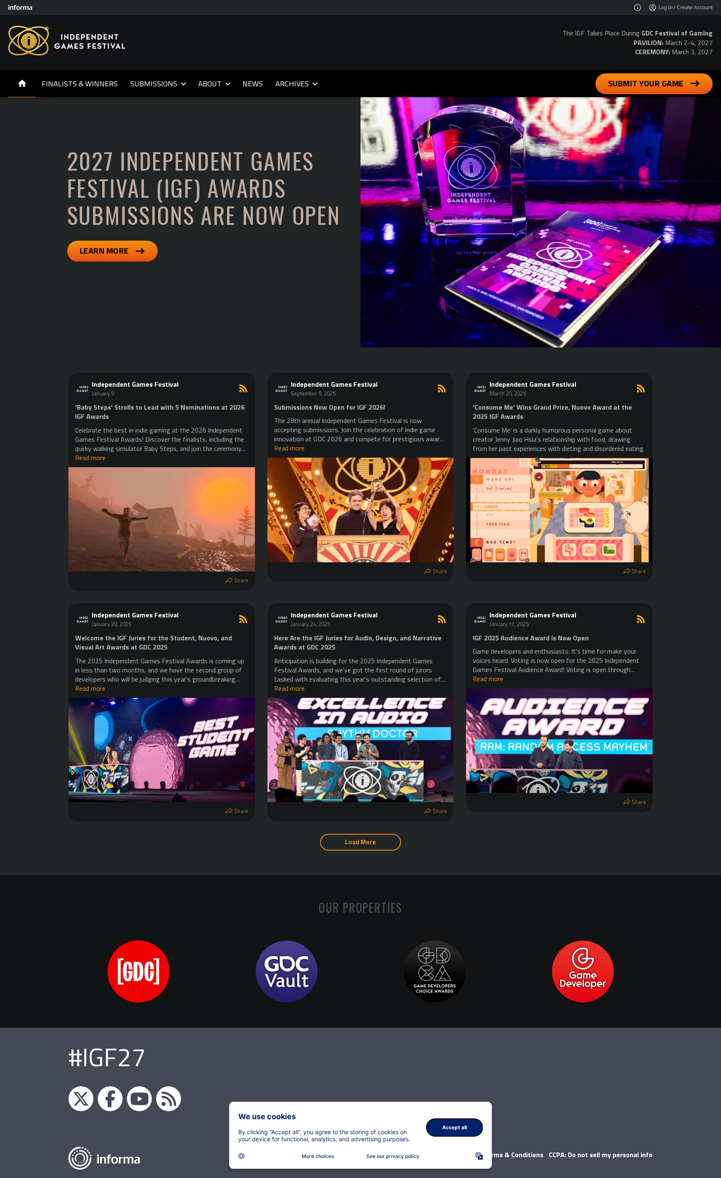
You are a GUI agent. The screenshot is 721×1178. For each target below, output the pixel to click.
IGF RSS (168, 1098)
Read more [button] (90, 457)
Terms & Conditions (513, 1155)
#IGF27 (107, 1057)
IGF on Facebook (110, 1098)
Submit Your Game (646, 83)
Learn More (104, 250)
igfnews (80, 1098)
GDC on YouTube (139, 1098)
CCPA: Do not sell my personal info (601, 1155)
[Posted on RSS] (243, 388)
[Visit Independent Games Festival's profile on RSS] (83, 388)
